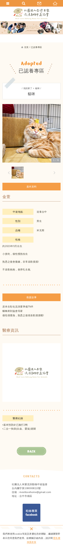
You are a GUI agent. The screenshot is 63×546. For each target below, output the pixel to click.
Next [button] (55, 172)
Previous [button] (8, 172)
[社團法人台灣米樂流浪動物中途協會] (31, 14)
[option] (31, 133)
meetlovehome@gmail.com (35, 492)
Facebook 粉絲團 (31, 513)
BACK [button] (31, 451)
